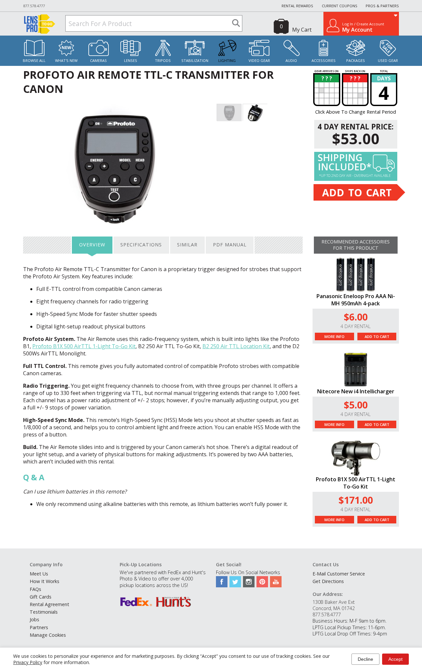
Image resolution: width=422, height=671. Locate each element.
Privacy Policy (27, 662)
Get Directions (328, 581)
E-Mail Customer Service (339, 574)
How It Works (44, 581)
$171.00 (356, 499)
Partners (39, 627)
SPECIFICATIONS (141, 244)
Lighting (227, 60)
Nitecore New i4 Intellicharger (355, 391)
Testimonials (44, 612)
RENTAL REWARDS (297, 5)
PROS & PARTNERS (382, 5)
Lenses (130, 60)
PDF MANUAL (230, 244)
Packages (355, 60)
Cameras (98, 60)
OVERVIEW (92, 244)
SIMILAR (187, 244)
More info (334, 336)
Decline (365, 659)
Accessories (324, 60)
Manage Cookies (48, 635)
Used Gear (388, 60)
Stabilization (194, 60)
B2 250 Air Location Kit (236, 346)
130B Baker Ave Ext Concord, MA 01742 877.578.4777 (334, 608)
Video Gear (259, 60)
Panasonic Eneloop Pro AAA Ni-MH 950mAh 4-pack (355, 300)
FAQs (35, 589)
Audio (291, 60)
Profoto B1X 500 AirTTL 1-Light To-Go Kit (84, 346)
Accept (395, 659)
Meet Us (39, 574)
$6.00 (356, 316)
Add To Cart (377, 336)
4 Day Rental (356, 326)
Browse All (34, 60)
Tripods (163, 60)
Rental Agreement (49, 604)
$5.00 (356, 404)
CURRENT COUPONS (339, 5)
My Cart (302, 29)
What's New (66, 60)
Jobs (34, 619)
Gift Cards (40, 597)
